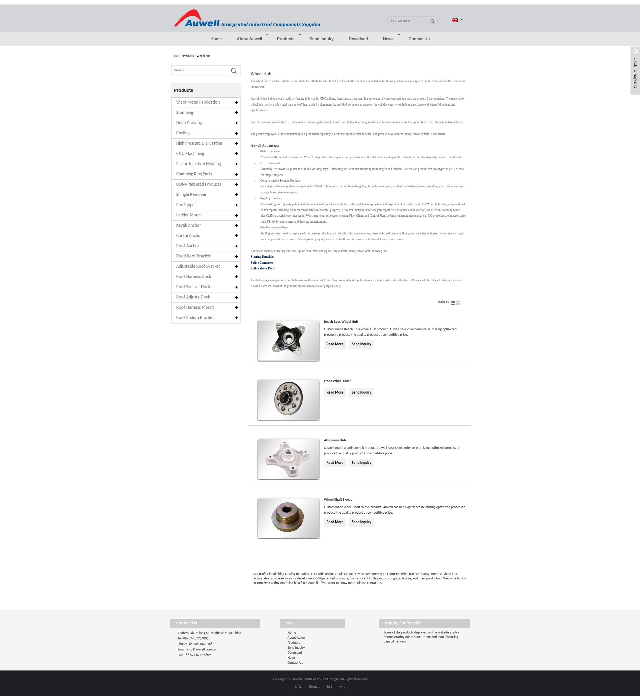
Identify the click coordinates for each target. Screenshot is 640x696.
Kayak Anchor (188, 225)
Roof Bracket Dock (193, 287)
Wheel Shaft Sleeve (338, 500)
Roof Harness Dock (193, 276)
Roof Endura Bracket (195, 317)
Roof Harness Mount (195, 307)
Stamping (184, 112)
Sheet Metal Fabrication (198, 102)
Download (358, 39)
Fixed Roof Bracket (193, 256)
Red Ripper (186, 205)
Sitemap (314, 687)
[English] (454, 20)
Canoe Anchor (189, 235)
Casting (183, 133)
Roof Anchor (187, 246)
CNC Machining (190, 153)
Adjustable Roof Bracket (198, 266)
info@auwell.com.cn (201, 649)
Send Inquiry (322, 39)
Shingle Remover (191, 194)
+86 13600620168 (199, 644)
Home (216, 39)
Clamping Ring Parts (194, 174)
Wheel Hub (203, 56)
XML (342, 687)
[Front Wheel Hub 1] (288, 401)
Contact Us (419, 39)
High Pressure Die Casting (199, 143)
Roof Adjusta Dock (193, 297)
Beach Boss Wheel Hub (341, 322)
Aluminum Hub (335, 440)
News (388, 39)
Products (285, 39)
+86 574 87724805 (195, 638)
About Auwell (249, 39)
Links (298, 687)
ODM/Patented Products (198, 184)
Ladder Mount (189, 215)
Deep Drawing (189, 123)
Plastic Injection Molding (198, 164)
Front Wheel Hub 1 (338, 381)
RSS (329, 687)
